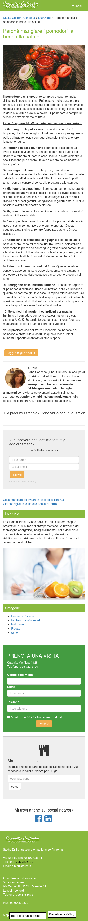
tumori (15, 632)
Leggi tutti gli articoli (20, 353)
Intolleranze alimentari (25, 620)
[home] (20, 4)
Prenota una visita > (62, 914)
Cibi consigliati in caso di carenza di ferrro (30, 504)
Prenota (44, 724)
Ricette (15, 628)
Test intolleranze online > (27, 916)
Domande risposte (23, 616)
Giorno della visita (20, 675)
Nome (11, 687)
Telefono (13, 702)
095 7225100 (24, 862)
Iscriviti (17, 475)
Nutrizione (17, 624)
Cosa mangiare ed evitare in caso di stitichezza (33, 500)
